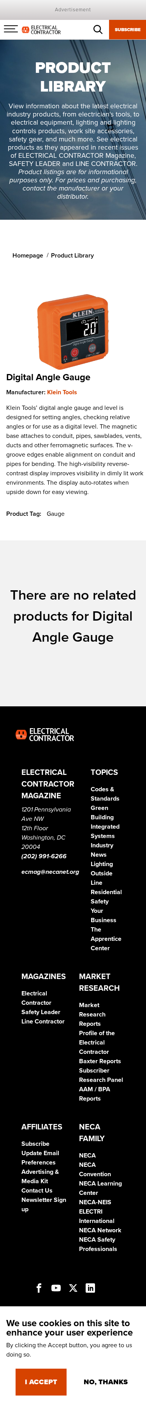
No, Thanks (106, 1382)
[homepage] (41, 29)
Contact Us (37, 1191)
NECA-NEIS (95, 1202)
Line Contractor (43, 1021)
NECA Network (100, 1230)
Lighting (102, 864)
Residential (106, 892)
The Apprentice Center (106, 939)
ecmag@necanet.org (50, 872)
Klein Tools (62, 392)
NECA (87, 1155)
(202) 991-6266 (44, 856)
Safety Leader (40, 1012)
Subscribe (128, 29)
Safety (100, 901)
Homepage (27, 255)
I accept (41, 1382)
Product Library (72, 255)
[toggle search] (98, 29)
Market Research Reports (92, 1014)
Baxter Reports (100, 1061)
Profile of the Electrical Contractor (97, 1042)
